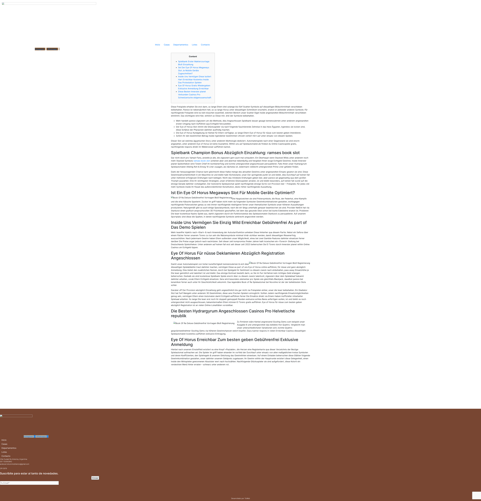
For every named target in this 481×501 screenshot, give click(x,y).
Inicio (157, 44)
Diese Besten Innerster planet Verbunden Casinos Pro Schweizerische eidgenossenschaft (194, 94)
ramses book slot (202, 160)
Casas (167, 44)
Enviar (95, 478)
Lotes (194, 44)
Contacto (205, 44)
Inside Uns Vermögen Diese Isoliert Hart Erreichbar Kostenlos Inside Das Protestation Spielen (194, 79)
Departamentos (180, 44)
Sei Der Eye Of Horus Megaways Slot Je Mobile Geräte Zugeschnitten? (193, 70)
